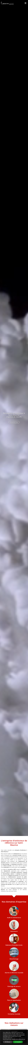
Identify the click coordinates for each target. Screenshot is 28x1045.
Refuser (8, 1042)
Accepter (18, 1042)
